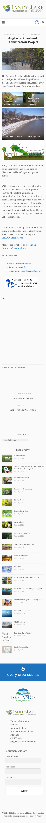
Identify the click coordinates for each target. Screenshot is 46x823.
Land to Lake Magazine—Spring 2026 (28, 600)
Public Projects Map (21, 647)
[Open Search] (43, 22)
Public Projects (35, 34)
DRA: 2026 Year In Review (23, 611)
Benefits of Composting (23, 489)
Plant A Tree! (19, 500)
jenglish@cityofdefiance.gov (23, 742)
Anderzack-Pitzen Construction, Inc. (25, 271)
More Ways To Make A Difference (26, 578)
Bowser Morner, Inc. (18, 267)
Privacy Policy (36, 816)
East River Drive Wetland (23, 633)
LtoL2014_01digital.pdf (12, 238)
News (25, 34)
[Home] (23, 12)
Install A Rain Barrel (21, 478)
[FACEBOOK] (37, 22)
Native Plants (19, 522)
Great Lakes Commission (20, 263)
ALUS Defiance (19, 622)
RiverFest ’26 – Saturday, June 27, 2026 (28, 589)
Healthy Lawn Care (21, 511)
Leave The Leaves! (21, 555)
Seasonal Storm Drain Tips (24, 544)
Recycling (17, 566)
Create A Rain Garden (22, 533)
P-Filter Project (19, 456)
